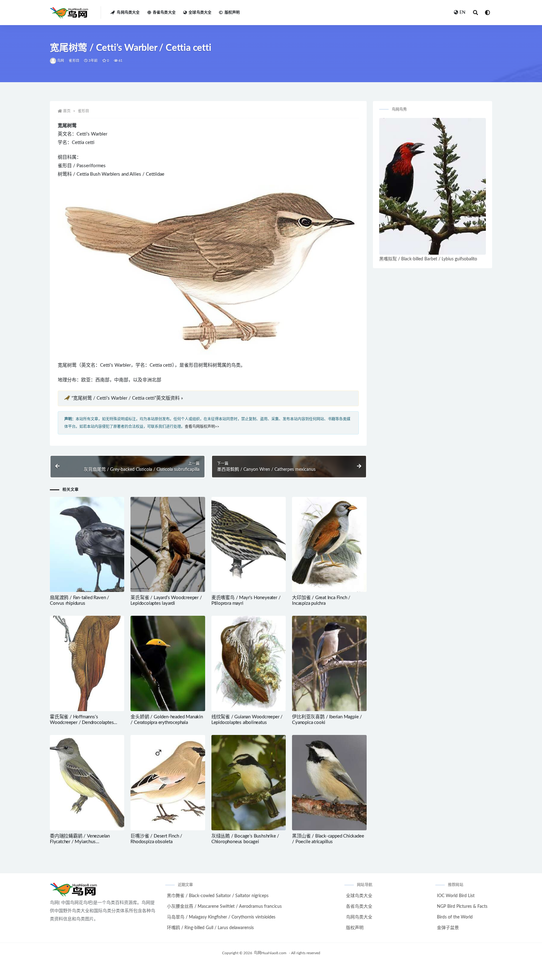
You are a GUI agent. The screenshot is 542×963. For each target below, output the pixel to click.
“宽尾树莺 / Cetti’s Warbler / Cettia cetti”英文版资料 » (127, 398)
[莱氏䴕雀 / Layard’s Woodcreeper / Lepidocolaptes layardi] (167, 544)
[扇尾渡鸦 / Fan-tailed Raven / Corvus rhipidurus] (87, 544)
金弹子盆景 (448, 928)
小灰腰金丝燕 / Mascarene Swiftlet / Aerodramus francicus (224, 906)
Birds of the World (455, 917)
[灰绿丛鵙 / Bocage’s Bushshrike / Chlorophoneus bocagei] (248, 782)
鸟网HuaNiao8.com (270, 953)
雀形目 (74, 60)
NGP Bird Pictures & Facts (462, 906)
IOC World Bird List (456, 896)
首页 (67, 111)
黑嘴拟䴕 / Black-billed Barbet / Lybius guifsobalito (428, 259)
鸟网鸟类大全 (128, 12)
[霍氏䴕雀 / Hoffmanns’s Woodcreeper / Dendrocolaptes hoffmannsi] (87, 663)
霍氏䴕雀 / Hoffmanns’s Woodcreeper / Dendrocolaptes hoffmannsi (82, 723)
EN (462, 12)
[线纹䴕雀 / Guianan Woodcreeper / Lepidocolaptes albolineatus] (248, 663)
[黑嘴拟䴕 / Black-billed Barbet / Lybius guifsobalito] (432, 186)
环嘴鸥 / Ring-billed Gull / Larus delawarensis (210, 928)
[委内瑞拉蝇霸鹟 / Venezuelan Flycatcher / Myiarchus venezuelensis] (87, 782)
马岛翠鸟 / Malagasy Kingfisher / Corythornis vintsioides (221, 917)
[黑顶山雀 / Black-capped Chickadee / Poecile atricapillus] (329, 782)
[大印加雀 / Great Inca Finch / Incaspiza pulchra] (329, 544)
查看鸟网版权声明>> (202, 426)
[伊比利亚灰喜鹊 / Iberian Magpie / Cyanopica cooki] (329, 663)
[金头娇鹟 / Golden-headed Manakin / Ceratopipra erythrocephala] (167, 663)
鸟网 (60, 60)
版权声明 (232, 12)
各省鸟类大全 (164, 12)
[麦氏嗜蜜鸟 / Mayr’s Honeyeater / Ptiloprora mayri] (248, 544)
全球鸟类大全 (200, 12)
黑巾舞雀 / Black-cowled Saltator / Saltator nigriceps (217, 896)
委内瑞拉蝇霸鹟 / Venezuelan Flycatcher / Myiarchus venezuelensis (80, 842)
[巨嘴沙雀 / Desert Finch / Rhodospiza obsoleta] (167, 782)
